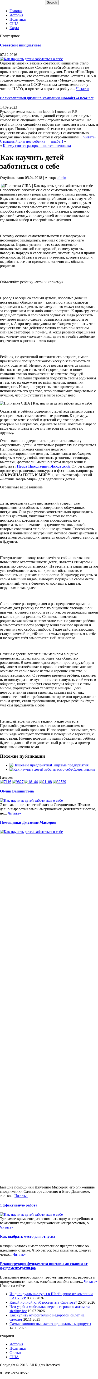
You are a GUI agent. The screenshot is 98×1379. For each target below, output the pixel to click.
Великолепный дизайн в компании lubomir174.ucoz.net (46, 98)
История (16, 15)
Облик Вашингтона (17, 791)
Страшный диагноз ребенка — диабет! (31, 141)
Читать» (82, 89)
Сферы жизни (83, 769)
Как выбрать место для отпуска (27, 1236)
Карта (14, 28)
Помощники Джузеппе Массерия (28, 822)
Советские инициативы (20, 45)
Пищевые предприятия (69, 765)
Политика (18, 19)
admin (61, 178)
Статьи (15, 1353)
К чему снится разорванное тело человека (37, 146)
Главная (16, 11)
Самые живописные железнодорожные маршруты (50, 1324)
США (14, 24)
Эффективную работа (18, 1205)
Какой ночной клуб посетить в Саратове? (43, 1302)
